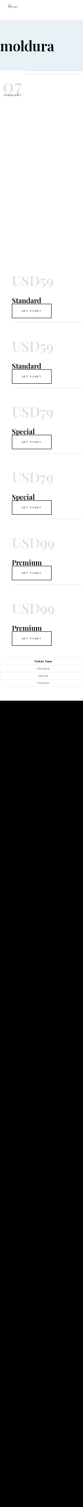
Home (5, 1051)
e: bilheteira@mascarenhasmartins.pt (35, 1464)
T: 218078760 (10, 1451)
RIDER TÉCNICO (13, 1081)
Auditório (9, 1057)
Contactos (10, 1075)
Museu (6, 1063)
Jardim (6, 1069)
